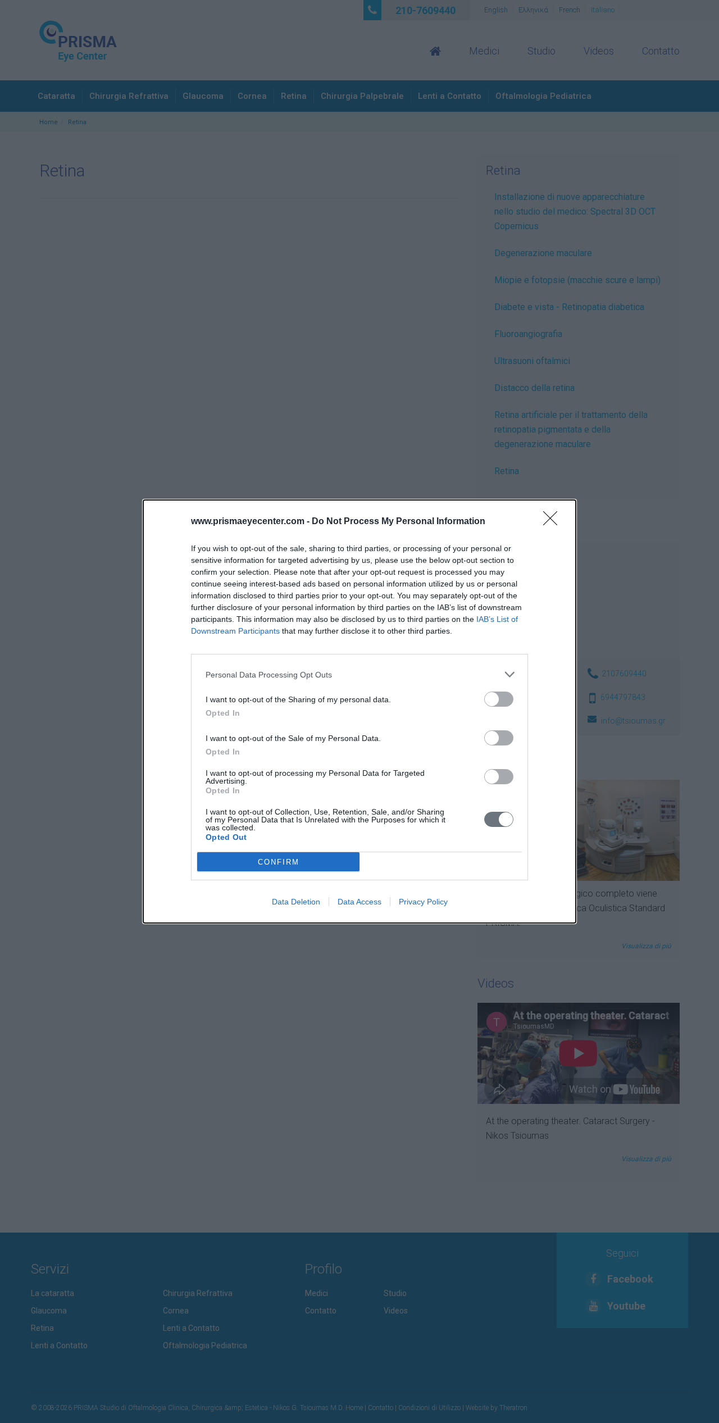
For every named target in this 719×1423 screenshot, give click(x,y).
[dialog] (359, 711)
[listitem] (359, 674)
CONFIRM (278, 862)
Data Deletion (296, 901)
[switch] (498, 699)
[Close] (554, 522)
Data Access (359, 901)
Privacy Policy (423, 901)
